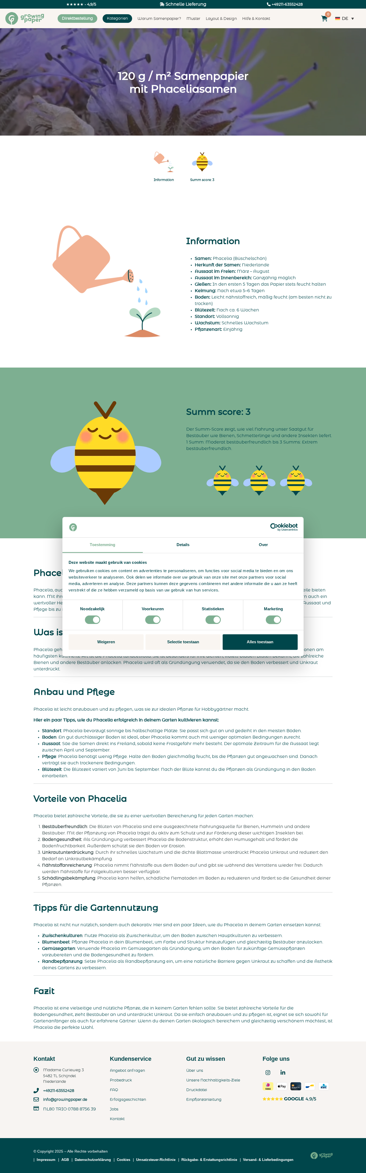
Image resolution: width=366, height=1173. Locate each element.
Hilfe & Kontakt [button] (256, 19)
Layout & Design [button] (221, 19)
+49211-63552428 (58, 1091)
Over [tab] (263, 545)
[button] (163, 165)
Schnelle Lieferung (185, 4)
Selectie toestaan (183, 642)
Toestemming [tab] (102, 545)
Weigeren (106, 642)
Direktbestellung (77, 18)
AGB (65, 1160)
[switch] (152, 619)
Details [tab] (183, 545)
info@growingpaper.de (65, 1100)
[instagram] (268, 1072)
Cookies (123, 1160)
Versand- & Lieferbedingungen (268, 1160)
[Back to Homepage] (322, 1155)
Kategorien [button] (117, 18)
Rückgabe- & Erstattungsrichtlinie (209, 1160)
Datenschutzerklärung (93, 1160)
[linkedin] (283, 1072)
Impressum (46, 1160)
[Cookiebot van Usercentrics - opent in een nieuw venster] (274, 527)
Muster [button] (193, 19)
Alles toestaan (260, 642)
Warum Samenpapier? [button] (159, 19)
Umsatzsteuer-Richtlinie (155, 1160)
